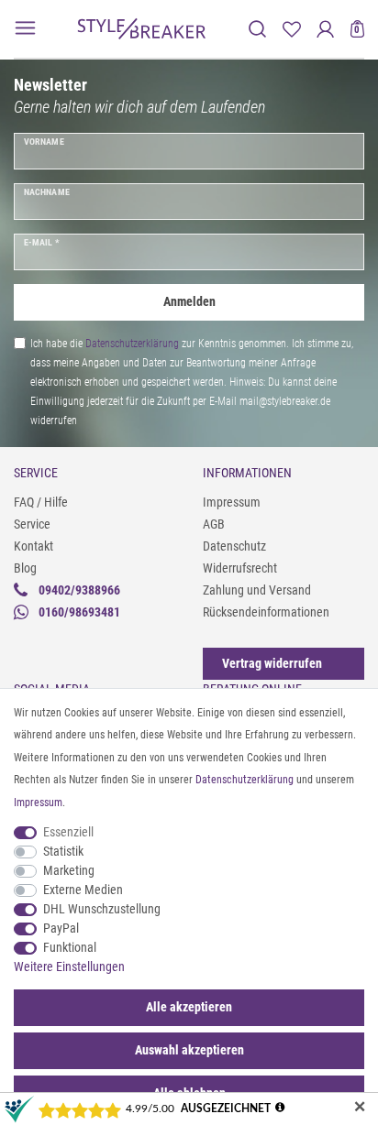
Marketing (68, 870)
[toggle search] (257, 29)
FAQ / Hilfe (41, 502)
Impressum (232, 502)
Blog (25, 568)
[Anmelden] (325, 29)
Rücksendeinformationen (266, 612)
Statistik (63, 851)
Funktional (69, 947)
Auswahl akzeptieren (189, 1050)
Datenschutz (234, 546)
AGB (214, 524)
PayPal (61, 928)
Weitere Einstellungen (69, 966)
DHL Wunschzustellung (102, 908)
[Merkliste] (291, 29)
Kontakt (33, 546)
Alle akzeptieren (189, 1006)
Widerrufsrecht (240, 568)
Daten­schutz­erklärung (244, 779)
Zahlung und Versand (257, 590)
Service (32, 524)
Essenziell (68, 832)
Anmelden (189, 301)
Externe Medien (83, 889)
